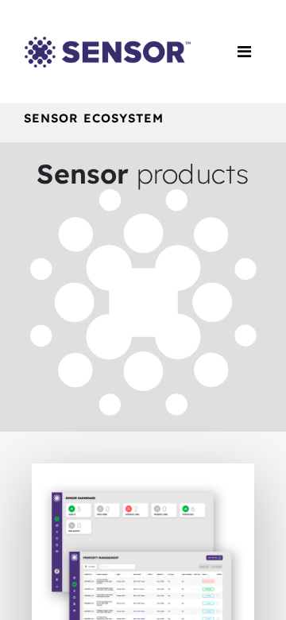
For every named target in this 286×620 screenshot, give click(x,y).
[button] (143, 573)
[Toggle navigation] (244, 52)
